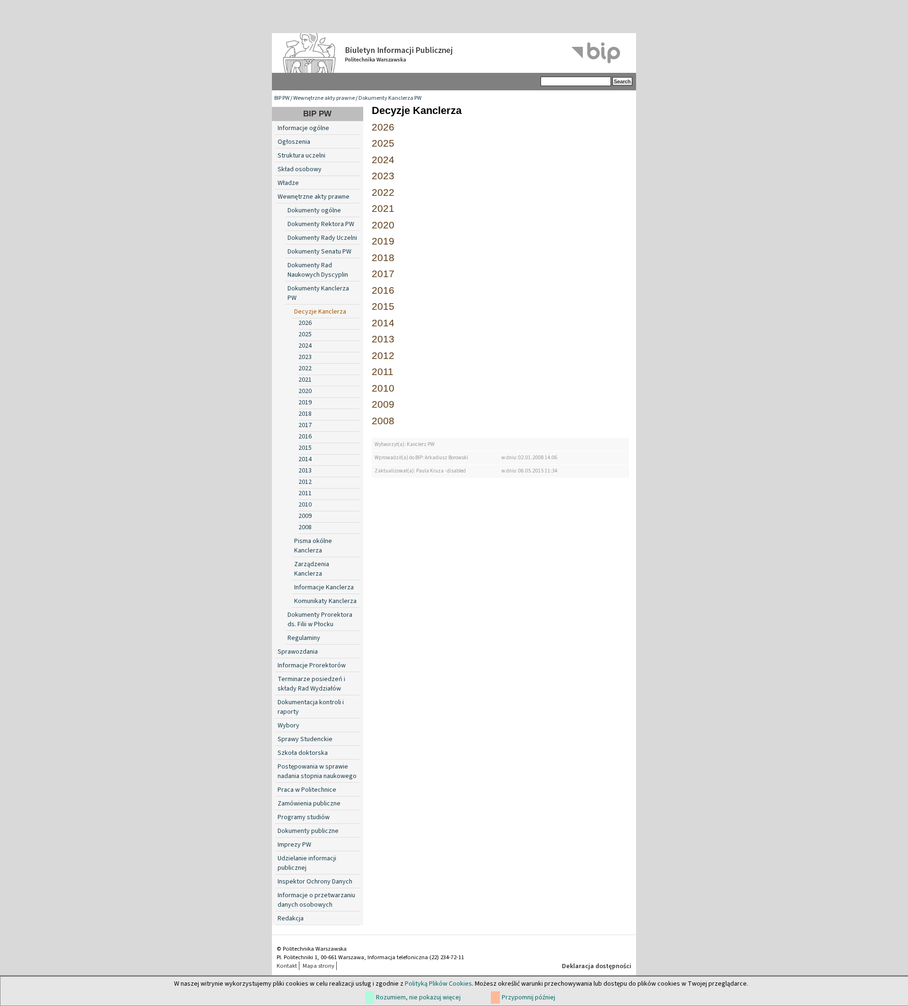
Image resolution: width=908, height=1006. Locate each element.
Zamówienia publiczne (309, 803)
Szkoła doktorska (303, 753)
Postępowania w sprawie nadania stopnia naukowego (317, 771)
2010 (305, 504)
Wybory (288, 725)
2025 (305, 334)
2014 (305, 459)
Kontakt (287, 966)
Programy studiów (304, 817)
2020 (305, 391)
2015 (305, 448)
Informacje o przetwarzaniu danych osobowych (316, 900)
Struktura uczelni (301, 155)
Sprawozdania (298, 651)
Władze (288, 183)
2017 (305, 425)
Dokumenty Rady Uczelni (322, 238)
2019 (305, 402)
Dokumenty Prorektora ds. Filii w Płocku (320, 619)
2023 (305, 357)
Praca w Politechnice (307, 790)
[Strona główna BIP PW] (454, 53)
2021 (305, 380)
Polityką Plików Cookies (438, 984)
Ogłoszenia (294, 142)
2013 (305, 470)
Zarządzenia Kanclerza (311, 569)
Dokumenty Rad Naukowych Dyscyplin (318, 270)
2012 (305, 482)
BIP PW (281, 98)
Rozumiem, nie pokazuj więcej (418, 997)
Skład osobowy (300, 169)
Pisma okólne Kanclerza (313, 545)
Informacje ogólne (303, 128)
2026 (305, 323)
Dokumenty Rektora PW (321, 224)
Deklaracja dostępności (596, 966)
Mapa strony (318, 966)
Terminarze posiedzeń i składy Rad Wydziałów (311, 683)
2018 (305, 414)
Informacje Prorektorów (312, 665)
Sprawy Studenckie (305, 739)
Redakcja (291, 918)
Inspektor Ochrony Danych (315, 881)
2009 (305, 516)
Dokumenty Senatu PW (319, 251)
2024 (305, 345)
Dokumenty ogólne (314, 210)
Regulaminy (304, 638)
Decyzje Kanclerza (320, 311)
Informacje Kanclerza (324, 587)
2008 (305, 527)
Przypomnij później (528, 997)
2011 (305, 493)
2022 (305, 368)
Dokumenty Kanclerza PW (389, 98)
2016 (305, 436)
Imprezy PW (294, 844)
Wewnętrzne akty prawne (324, 98)
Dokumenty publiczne (308, 831)
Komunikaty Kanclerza (325, 601)
